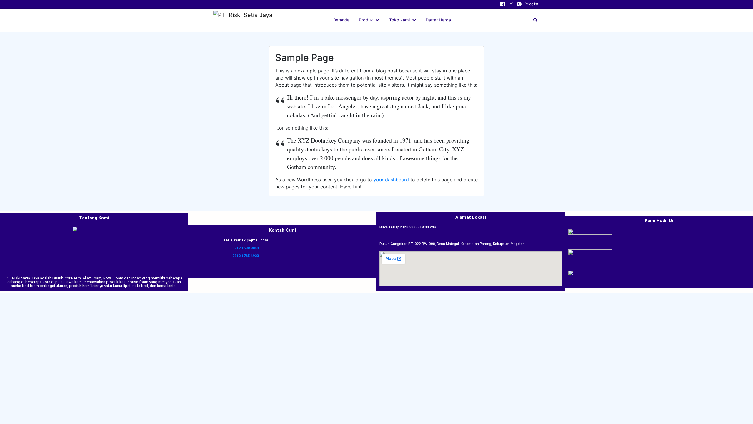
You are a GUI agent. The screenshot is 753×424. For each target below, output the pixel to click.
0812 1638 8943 (245, 248)
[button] (378, 20)
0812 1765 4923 (245, 256)
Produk (366, 19)
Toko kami (399, 19)
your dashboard (391, 180)
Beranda (341, 19)
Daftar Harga (438, 19)
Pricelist (531, 4)
